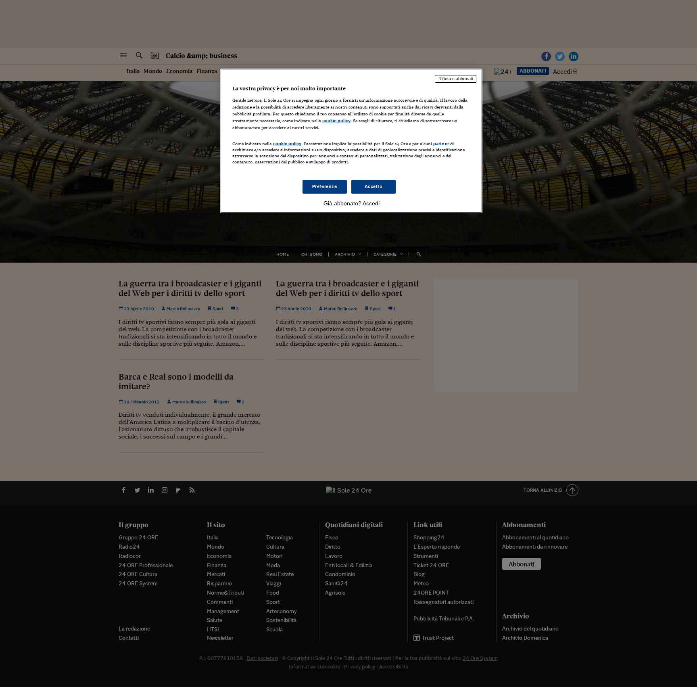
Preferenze (324, 186)
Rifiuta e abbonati (455, 78)
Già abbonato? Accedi (351, 203)
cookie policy (336, 120)
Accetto (374, 186)
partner (441, 143)
